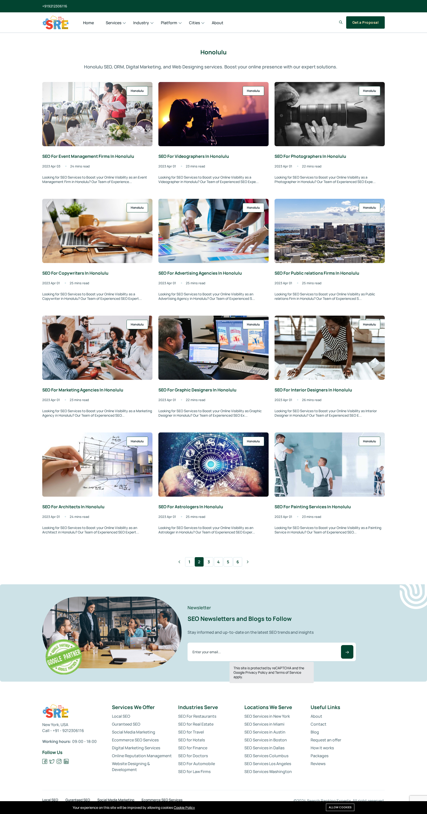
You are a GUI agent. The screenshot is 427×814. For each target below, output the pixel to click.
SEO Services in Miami (264, 724)
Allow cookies (340, 807)
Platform (169, 22)
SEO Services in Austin (264, 732)
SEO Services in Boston (265, 740)
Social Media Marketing (133, 732)
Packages (319, 755)
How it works (322, 748)
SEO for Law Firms (194, 771)
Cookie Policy (184, 807)
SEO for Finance (192, 748)
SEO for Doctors (193, 755)
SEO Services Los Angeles (267, 763)
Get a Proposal (365, 22)
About (217, 22)
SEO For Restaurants (197, 716)
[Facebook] (44, 761)
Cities (194, 22)
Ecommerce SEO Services (135, 740)
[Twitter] (52, 761)
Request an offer (326, 740)
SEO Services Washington (268, 771)
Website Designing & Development (131, 766)
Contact (318, 724)
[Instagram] (59, 761)
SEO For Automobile (196, 763)
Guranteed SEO (126, 724)
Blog (315, 732)
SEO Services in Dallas (264, 748)
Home (88, 22)
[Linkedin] (66, 761)
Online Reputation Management (142, 755)
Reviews (318, 763)
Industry (141, 22)
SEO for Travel (191, 732)
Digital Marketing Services (136, 748)
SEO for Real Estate (196, 724)
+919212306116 (54, 6)
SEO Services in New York (267, 716)
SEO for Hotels (191, 740)
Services (113, 22)
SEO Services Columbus (266, 755)
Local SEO (121, 716)
